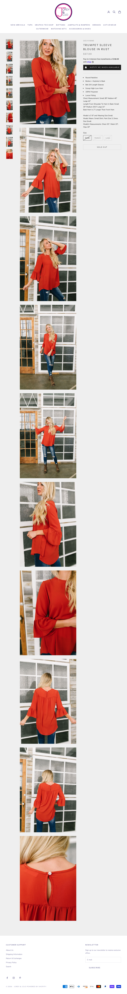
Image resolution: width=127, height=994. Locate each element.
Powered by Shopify (37, 986)
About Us (9, 950)
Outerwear (42, 29)
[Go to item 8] (9, 130)
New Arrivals (18, 25)
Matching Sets (59, 29)
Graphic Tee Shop (44, 25)
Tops (30, 25)
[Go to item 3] (9, 69)
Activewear (109, 25)
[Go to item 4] (9, 81)
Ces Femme (88, 41)
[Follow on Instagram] (13, 978)
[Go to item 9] (9, 142)
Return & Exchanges (14, 958)
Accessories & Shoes (80, 29)
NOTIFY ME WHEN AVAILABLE (105, 67)
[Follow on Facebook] (7, 978)
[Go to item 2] (9, 56)
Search (8, 966)
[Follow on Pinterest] (20, 978)
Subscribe (94, 968)
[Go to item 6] (9, 105)
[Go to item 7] (9, 117)
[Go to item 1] (9, 44)
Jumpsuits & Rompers (79, 25)
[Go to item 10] (9, 154)
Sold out (102, 147)
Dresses (97, 25)
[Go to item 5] (9, 93)
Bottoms (60, 25)
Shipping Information (14, 954)
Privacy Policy (11, 962)
